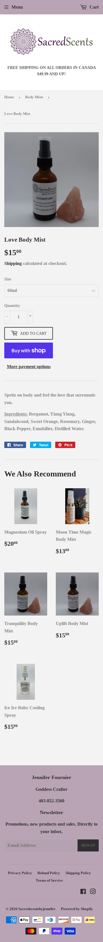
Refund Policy (48, 873)
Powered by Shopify (77, 909)
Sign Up (88, 845)
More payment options (29, 366)
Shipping (13, 263)
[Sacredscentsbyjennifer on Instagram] (93, 892)
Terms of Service (49, 880)
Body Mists (34, 97)
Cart (93, 7)
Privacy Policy (20, 873)
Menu (17, 7)
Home (9, 97)
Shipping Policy (78, 873)
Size (7, 279)
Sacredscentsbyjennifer (37, 909)
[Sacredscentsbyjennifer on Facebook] (83, 892)
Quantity (12, 305)
